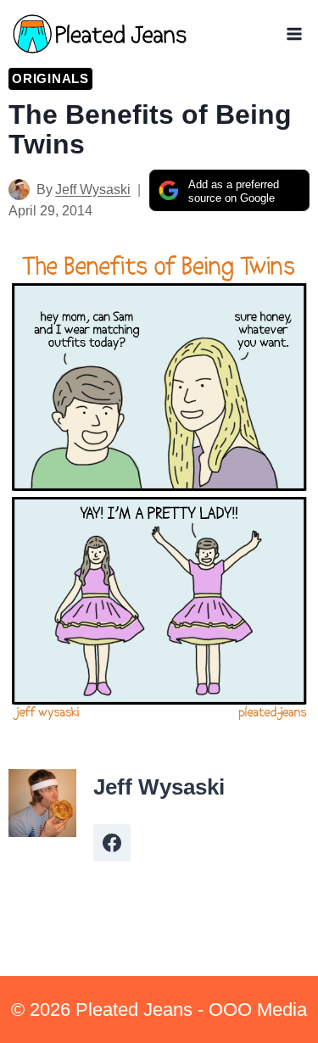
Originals (50, 78)
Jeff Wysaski (93, 189)
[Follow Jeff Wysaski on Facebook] (112, 843)
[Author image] (19, 189)
